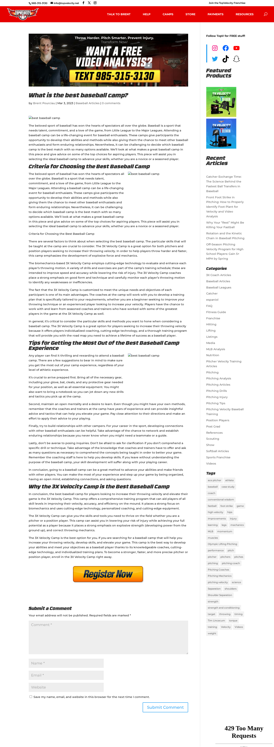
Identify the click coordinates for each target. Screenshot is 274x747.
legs (224, 524)
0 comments (111, 103)
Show (210, 445)
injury (233, 518)
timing (238, 614)
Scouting (212, 439)
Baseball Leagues (218, 287)
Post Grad (213, 426)
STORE (190, 14)
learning (213, 524)
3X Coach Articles (218, 275)
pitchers (225, 556)
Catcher (212, 293)
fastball (212, 505)
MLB (210, 531)
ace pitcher (214, 480)
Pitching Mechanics (219, 575)
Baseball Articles (87, 103)
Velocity (226, 626)
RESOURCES (245, 14)
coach (211, 493)
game (240, 505)
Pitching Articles (218, 384)
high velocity (215, 512)
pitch (231, 550)
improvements (217, 518)
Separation (214, 588)
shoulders (230, 588)
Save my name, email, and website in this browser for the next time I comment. (91, 697)
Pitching (212, 372)
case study (228, 486)
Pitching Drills (216, 391)
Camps (168, 14)
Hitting (211, 324)
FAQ (209, 306)
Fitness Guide (216, 312)
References (214, 432)
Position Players (217, 420)
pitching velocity (218, 582)
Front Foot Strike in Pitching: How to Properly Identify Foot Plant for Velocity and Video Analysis (225, 207)
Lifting (211, 330)
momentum (224, 531)
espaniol (212, 299)
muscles (213, 537)
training (212, 626)
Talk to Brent (119, 14)
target (211, 614)
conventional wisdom (221, 499)
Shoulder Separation (220, 595)
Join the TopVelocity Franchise (227, 3)
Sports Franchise (218, 457)
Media (210, 343)
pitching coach (231, 563)
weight (212, 633)
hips (229, 512)
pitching (213, 563)
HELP (146, 14)
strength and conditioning (223, 607)
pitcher (212, 556)
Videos (211, 463)
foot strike (226, 505)
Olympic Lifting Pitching (222, 543)
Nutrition (212, 355)
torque (233, 620)
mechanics (237, 524)
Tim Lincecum (216, 620)
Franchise (213, 318)
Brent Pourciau (44, 103)
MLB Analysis (215, 349)
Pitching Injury (217, 397)
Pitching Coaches (218, 569)
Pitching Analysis (218, 378)
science (236, 582)
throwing (224, 614)
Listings (211, 337)
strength (213, 601)
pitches (238, 556)
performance (216, 550)
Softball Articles (217, 451)
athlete (229, 480)
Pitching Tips (215, 403)
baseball (213, 486)
